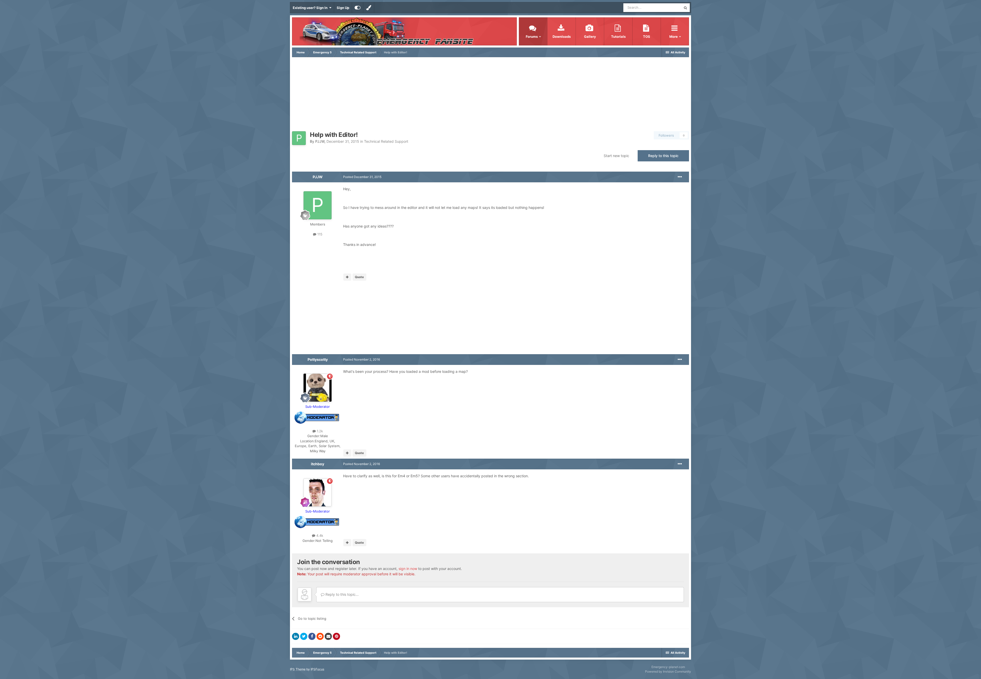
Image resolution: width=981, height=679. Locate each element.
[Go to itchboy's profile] (317, 492)
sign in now (408, 568)
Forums (532, 36)
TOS (646, 36)
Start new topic (616, 155)
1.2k (319, 431)
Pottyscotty (318, 359)
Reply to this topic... (341, 594)
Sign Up (343, 8)
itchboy (317, 464)
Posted (362, 177)
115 (319, 234)
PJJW (319, 141)
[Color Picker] (368, 7)
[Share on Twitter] (303, 636)
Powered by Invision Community (668, 671)
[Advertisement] (490, 95)
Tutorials (618, 36)
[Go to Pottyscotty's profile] (317, 388)
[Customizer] (357, 7)
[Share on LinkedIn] (295, 636)
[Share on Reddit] (320, 636)
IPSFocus (317, 669)
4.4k (319, 535)
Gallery (590, 36)
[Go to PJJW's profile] (299, 138)
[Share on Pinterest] (336, 636)
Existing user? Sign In (311, 8)
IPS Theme (298, 669)
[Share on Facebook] (312, 636)
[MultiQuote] (347, 277)
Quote (359, 277)
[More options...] (680, 177)
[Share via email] (328, 636)
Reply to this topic (663, 155)
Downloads (562, 36)
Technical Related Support (386, 141)
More (674, 36)
